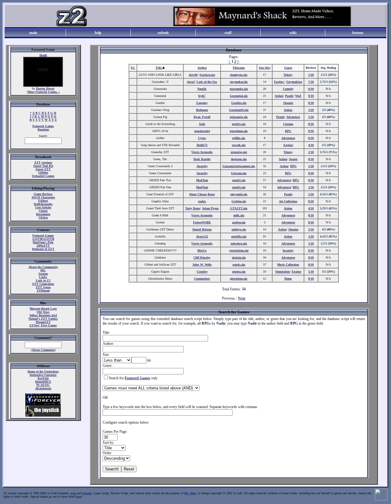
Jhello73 (201, 145)
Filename (239, 67)
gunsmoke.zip (239, 88)
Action (279, 95)
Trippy (288, 74)
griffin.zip (238, 138)
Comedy (288, 88)
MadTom (202, 180)
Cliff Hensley (201, 257)
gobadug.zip (239, 243)
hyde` (202, 95)
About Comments (43, 349)
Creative (202, 271)
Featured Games (43, 126)
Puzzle (289, 95)
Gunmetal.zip (239, 95)
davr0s (193, 74)
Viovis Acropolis (202, 152)
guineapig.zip (239, 117)
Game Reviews (43, 194)
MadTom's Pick (43, 242)
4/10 (311, 145)
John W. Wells (202, 264)
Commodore (202, 278)
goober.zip (239, 222)
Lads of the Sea (206, 81)
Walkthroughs (43, 204)
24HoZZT (43, 245)
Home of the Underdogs (43, 371)
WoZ (298, 95)
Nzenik (201, 88)
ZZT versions (43, 162)
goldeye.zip (239, 229)
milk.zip (238, 215)
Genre (288, 67)
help (98, 33)
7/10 (311, 81)
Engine (279, 81)
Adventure (293, 117)
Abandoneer (43, 388)
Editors (43, 200)
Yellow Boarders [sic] (43, 315)
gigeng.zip (239, 271)
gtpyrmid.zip (238, 194)
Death (43, 55)
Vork (202, 124)
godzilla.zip (239, 236)
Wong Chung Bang (202, 194)
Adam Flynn (210, 208)
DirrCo (201, 250)
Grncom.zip (239, 173)
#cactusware (207, 74)
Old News (43, 312)
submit (163, 33)
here (79, 496)
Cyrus (202, 138)
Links (43, 277)
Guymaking (294, 81)
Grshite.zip (239, 201)
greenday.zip (239, 152)
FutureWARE (202, 222)
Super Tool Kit (43, 165)
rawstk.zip (239, 145)
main (33, 33)
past (73, 493)
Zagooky (202, 103)
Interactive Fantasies (43, 375)
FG (133, 67)
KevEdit (43, 378)
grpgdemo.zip (239, 131)
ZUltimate (43, 290)
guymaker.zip (239, 81)
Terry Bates (192, 208)
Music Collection (288, 264)
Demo (288, 278)
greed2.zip (239, 180)
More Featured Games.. (43, 92)
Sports (293, 159)
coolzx (202, 201)
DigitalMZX (43, 381)
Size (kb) (264, 67)
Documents (43, 214)
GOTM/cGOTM (43, 239)
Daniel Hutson (202, 229)
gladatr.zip (239, 257)
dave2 (191, 81)
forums (358, 33)
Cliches (43, 217)
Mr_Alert (190, 493)
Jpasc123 (202, 236)
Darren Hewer (45, 88)
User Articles (43, 207)
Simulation (282, 271)
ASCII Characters (43, 197)
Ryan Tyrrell (202, 117)
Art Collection (288, 201)
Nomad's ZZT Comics (43, 318)
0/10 (311, 88)
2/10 (311, 74)
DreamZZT (43, 322)
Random (43, 129)
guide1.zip (239, 124)
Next (241, 298)
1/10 (311, 117)
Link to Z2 (43, 280)
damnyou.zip (238, 74)
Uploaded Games (43, 176)
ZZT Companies (43, 283)
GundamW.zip (239, 110)
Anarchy (202, 166)
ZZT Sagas (43, 287)
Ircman (43, 273)
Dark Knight (201, 159)
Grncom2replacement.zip (238, 166)
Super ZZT (43, 169)
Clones (43, 210)
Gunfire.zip (239, 103)
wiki (293, 33)
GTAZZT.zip (238, 208)
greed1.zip (239, 187)
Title (159, 67)
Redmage (202, 110)
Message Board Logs (43, 308)
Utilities (43, 172)
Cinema (288, 124)
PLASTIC (43, 385)
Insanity (288, 250)
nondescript (202, 131)
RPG (288, 131)
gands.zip (238, 264)
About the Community (43, 267)
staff (228, 33)
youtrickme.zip (239, 250)
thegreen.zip (239, 159)
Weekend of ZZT (43, 249)
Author (202, 67)
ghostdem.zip (238, 278)
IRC (43, 270)
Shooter (288, 103)
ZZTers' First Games (43, 325)
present (87, 493)
